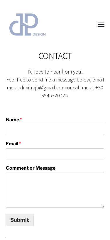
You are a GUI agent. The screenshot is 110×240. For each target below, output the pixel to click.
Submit (19, 220)
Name (14, 119)
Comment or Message (30, 168)
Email (13, 144)
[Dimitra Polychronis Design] (43, 25)
